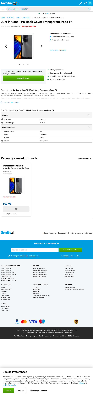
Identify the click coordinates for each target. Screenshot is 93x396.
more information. (66, 332)
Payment (35, 287)
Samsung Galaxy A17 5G (8, 280)
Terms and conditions (59, 336)
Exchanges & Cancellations (41, 295)
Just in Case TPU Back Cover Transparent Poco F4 (47, 18)
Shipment (36, 293)
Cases (18, 18)
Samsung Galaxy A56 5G (8, 274)
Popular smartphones (10, 265)
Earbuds (3, 293)
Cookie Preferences (45, 336)
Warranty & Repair (38, 297)
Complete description (11, 102)
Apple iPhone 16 (6, 270)
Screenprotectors (6, 289)
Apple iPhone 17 (6, 268)
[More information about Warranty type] (2, 122)
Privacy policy (5, 310)
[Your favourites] (85, 3)
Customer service (40, 285)
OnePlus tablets (69, 276)
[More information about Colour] (2, 141)
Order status (36, 289)
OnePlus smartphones (39, 272)
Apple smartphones (39, 268)
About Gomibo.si (19, 336)
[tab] (19, 64)
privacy (81, 383)
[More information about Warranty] (2, 119)
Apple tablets (69, 268)
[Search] (89, 9)
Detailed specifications (58, 50)
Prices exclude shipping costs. (67, 330)
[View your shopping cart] (90, 3)
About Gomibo (5, 306)
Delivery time (37, 291)
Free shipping (13, 214)
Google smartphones (39, 276)
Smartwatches (5, 297)
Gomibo (4, 304)
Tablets (68, 265)
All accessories (5, 299)
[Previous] (6, 46)
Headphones (5, 295)
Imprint (35, 336)
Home (3, 18)
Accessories (10, 18)
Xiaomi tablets (69, 272)
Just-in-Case (26, 18)
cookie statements (9, 385)
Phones (36, 265)
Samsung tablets (70, 270)
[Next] (41, 46)
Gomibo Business (70, 287)
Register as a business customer (74, 289)
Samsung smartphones (40, 270)
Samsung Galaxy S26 (7, 272)
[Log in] (80, 3)
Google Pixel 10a (6, 276)
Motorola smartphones (40, 274)
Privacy (28, 336)
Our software (5, 308)
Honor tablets (69, 274)
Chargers (3, 291)
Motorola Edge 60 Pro (7, 278)
